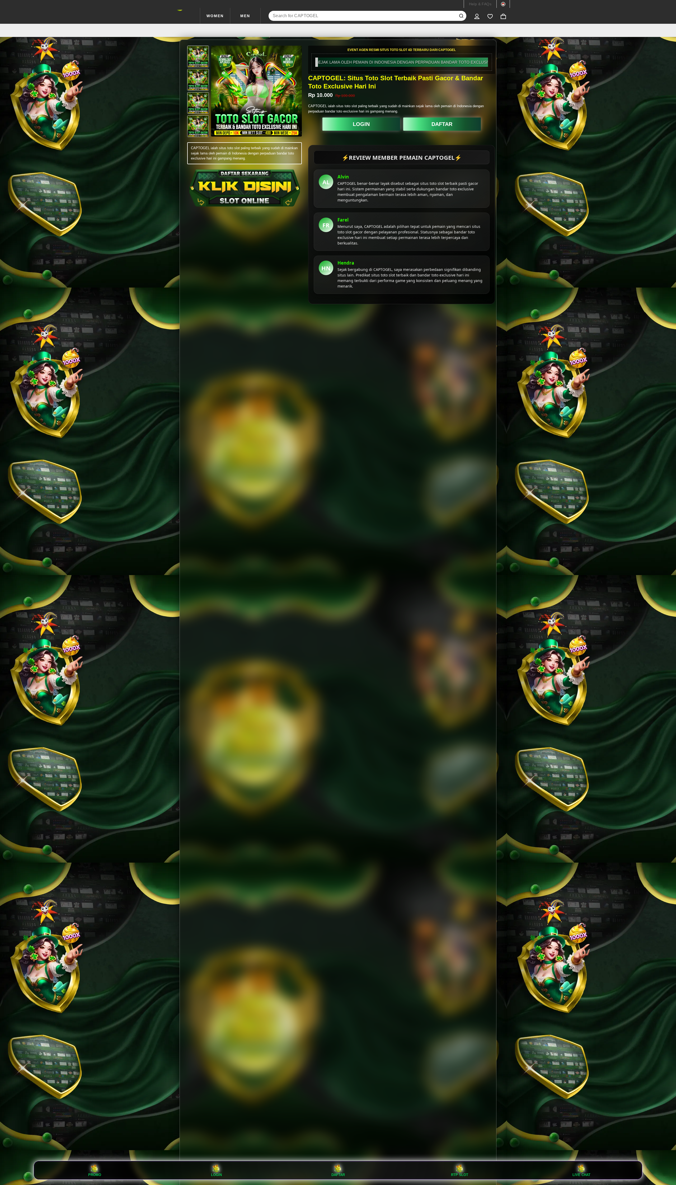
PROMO (94, 1175)
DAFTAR (441, 124)
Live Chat (581, 1175)
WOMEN (215, 16)
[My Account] (476, 16)
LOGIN (361, 124)
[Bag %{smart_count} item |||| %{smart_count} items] (503, 16)
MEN (245, 16)
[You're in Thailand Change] (503, 4)
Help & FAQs (480, 4)
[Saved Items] (490, 16)
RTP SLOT (459, 1175)
